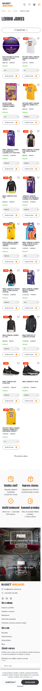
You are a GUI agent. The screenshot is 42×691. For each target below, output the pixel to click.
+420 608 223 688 (10, 593)
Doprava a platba (8, 607)
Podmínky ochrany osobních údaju (14, 623)
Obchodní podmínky (9, 619)
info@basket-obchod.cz (12, 589)
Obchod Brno (6, 640)
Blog (3, 644)
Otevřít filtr (21, 30)
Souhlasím (30, 682)
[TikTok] (11, 597)
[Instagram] (3, 597)
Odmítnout (10, 682)
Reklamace (5, 615)
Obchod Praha (7, 636)
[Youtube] (7, 597)
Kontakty (5, 633)
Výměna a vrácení (8, 611)
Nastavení (20, 686)
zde (31, 677)
